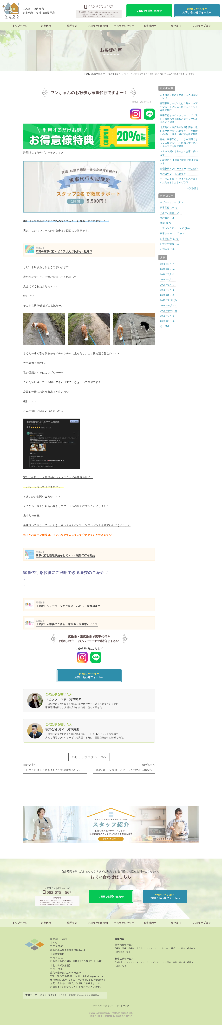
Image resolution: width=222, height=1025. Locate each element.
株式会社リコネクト (125, 1016)
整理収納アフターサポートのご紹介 (179, 168)
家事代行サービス (124, 944)
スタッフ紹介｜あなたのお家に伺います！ (179, 153)
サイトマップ (123, 1006)
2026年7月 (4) (168, 269)
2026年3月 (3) (168, 284)
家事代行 (46, 25)
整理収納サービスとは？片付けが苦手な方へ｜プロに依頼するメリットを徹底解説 (179, 106)
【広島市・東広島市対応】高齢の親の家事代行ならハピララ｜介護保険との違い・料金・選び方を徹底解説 (179, 130)
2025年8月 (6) (168, 321)
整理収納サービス (124, 958)
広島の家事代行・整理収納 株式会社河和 (114, 1013)
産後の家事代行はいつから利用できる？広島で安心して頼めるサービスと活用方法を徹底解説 (179, 142)
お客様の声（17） (169, 238)
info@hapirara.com (93, 976)
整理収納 (72, 25)
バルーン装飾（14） (171, 212)
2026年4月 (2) (168, 279)
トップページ (20, 25)
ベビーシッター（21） (172, 202)
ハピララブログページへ (89, 757)
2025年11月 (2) (168, 305)
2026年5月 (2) (168, 274)
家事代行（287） (169, 207)
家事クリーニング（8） (172, 233)
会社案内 (176, 25)
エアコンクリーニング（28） (175, 228)
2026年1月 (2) (168, 295)
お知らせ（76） (168, 249)
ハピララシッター (124, 25)
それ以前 (165, 326)
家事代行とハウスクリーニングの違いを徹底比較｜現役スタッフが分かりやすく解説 (179, 118)
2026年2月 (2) (168, 290)
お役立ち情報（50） (171, 244)
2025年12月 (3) (168, 300)
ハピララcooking (98, 25)
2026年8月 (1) (168, 264)
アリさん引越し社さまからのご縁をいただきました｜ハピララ (179, 181)
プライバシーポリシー (103, 1006)
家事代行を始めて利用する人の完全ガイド (179, 96)
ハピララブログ (202, 25)
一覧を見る (193, 188)
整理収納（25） (168, 218)
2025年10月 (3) (168, 310)
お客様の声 (150, 25)
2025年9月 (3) (168, 316)
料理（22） (166, 223)
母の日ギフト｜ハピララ (173, 173)
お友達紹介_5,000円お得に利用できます (179, 162)
